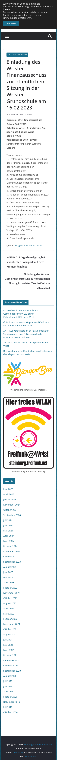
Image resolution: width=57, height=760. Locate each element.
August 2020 (9, 675)
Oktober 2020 (10, 665)
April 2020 (8, 691)
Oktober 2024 (10, 509)
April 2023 (8, 582)
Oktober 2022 (10, 598)
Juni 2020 (8, 686)
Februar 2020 (10, 696)
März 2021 (8, 649)
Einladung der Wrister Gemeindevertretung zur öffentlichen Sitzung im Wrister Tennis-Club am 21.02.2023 (27, 281)
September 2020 (12, 670)
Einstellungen (10, 18)
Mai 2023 (8, 577)
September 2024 (12, 515)
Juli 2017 (7, 707)
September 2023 (12, 561)
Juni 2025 (8, 489)
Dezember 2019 (11, 701)
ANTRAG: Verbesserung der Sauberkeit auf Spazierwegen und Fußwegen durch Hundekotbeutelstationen (26, 334)
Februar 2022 (10, 618)
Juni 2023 (8, 572)
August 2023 (9, 566)
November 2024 (11, 504)
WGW (29, 114)
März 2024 (8, 540)
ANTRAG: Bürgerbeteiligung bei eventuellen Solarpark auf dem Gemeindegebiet (26, 262)
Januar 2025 (9, 499)
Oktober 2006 (10, 712)
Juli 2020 (7, 681)
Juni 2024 (8, 525)
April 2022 (8, 608)
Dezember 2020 (11, 660)
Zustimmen (11, 23)
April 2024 (8, 535)
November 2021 (11, 624)
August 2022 (9, 603)
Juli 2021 (7, 639)
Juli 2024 (7, 520)
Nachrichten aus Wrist (17, 54)
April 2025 (8, 494)
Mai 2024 (8, 530)
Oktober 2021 (10, 629)
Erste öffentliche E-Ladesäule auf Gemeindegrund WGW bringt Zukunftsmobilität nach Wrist (20, 314)
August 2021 (9, 634)
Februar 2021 (10, 655)
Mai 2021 (8, 644)
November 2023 (11, 551)
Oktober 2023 (10, 556)
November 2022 (11, 592)
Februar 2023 (10, 587)
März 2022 (8, 613)
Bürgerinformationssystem (29, 245)
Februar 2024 (10, 546)
